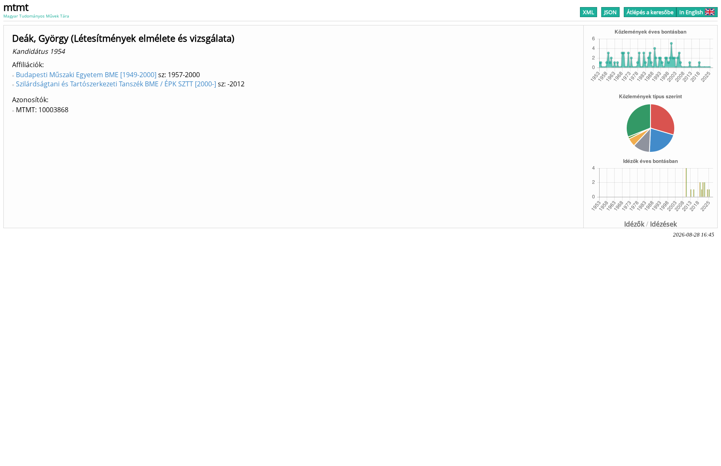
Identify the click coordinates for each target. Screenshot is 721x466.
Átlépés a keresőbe (650, 12)
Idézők (634, 224)
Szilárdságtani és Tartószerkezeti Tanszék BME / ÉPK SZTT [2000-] (116, 83)
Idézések (663, 224)
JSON (610, 12)
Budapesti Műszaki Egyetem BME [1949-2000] (86, 74)
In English (691, 12)
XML (588, 12)
